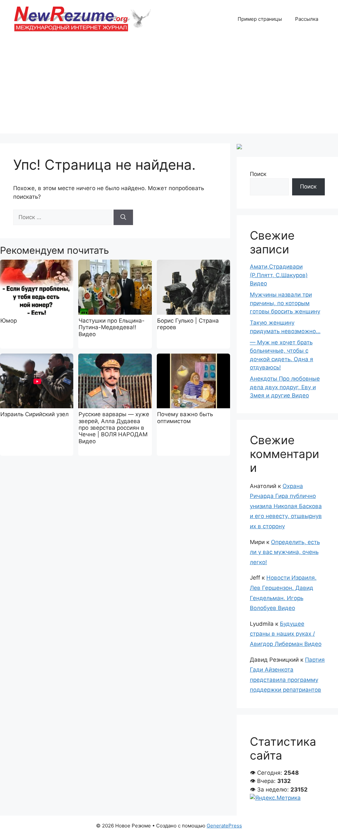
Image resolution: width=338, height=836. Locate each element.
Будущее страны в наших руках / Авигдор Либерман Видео (285, 633)
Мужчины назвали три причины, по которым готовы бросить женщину (285, 303)
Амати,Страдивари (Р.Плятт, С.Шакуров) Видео (279, 275)
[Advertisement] (169, 87)
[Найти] (123, 217)
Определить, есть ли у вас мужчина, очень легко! (285, 552)
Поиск (258, 174)
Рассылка (306, 19)
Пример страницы (260, 19)
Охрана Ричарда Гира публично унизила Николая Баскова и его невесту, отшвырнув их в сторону (286, 506)
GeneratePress (224, 825)
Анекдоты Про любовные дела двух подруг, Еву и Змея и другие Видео (285, 387)
